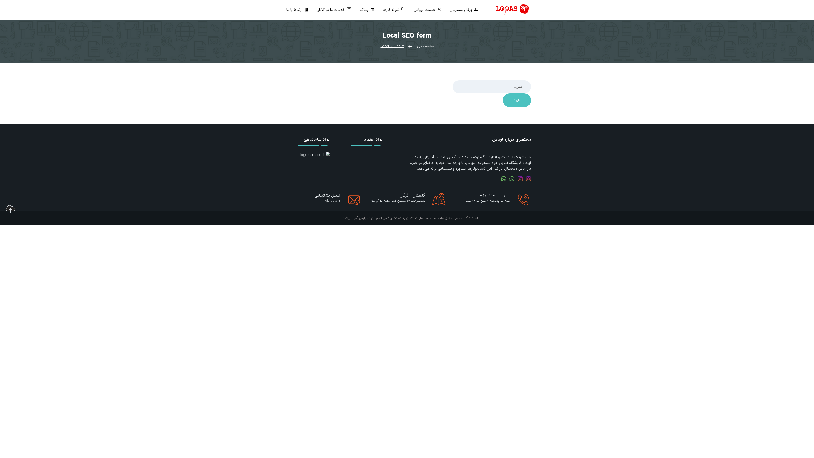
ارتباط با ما (294, 10)
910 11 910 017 (495, 195)
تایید (517, 100)
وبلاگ (364, 10)
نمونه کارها (391, 9)
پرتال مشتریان (461, 9)
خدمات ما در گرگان (330, 9)
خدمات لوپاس (424, 9)
